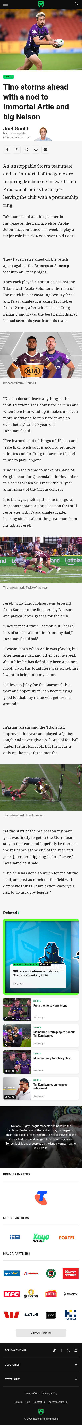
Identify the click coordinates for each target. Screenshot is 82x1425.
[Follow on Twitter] (68, 1350)
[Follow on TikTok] (54, 1350)
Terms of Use (32, 1393)
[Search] (76, 4)
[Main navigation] (5, 4)
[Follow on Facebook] (61, 1350)
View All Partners (41, 1333)
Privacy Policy (49, 1393)
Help (28, 1401)
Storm (8, 77)
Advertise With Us (58, 1401)
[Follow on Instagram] (75, 1350)
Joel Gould (15, 128)
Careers (18, 1401)
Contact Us (39, 1401)
